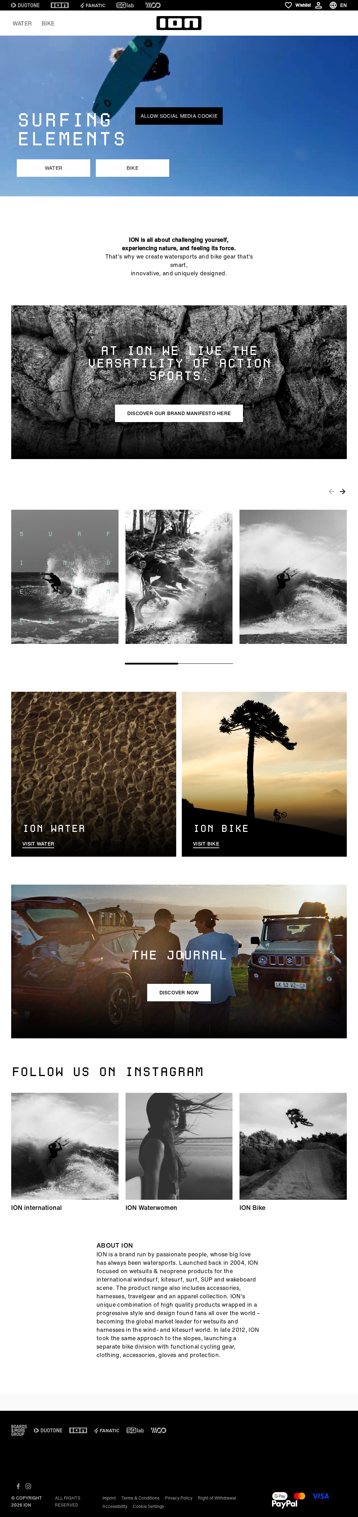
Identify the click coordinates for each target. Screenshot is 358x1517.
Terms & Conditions (140, 1498)
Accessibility (114, 1506)
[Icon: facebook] (18, 1486)
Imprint (109, 1498)
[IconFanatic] (92, 5)
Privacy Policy (178, 1498)
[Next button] (342, 491)
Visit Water (38, 843)
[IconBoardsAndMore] (19, 1430)
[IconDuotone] (25, 5)
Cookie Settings (148, 1506)
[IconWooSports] (153, 5)
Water (22, 23)
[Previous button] (331, 491)
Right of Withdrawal (217, 1498)
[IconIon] (60, 5)
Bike (48, 23)
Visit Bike (206, 843)
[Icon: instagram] (28, 1486)
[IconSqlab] (125, 5)
